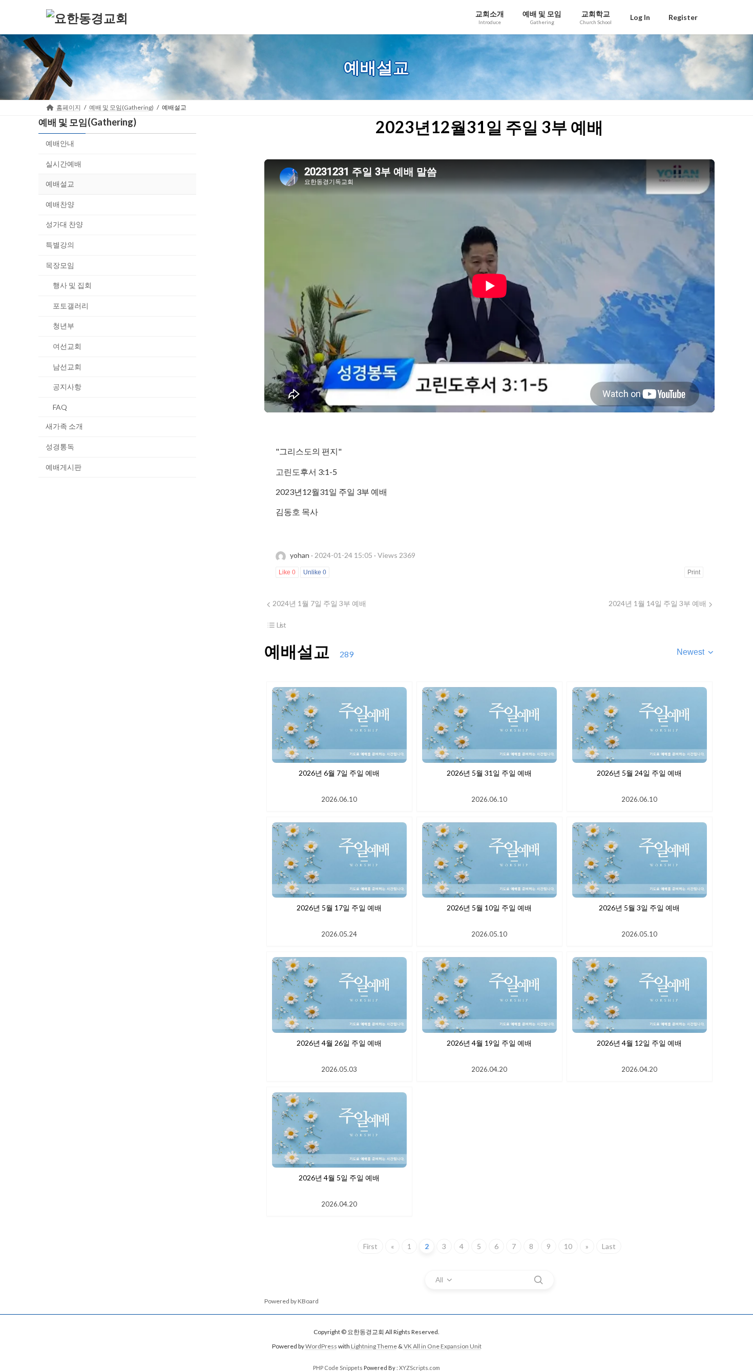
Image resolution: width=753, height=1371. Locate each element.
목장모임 (60, 265)
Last (609, 1246)
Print (693, 572)
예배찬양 (60, 204)
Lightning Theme (374, 1347)
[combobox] (696, 652)
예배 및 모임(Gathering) (87, 122)
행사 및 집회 (72, 285)
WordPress (321, 1347)
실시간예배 (63, 163)
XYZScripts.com (419, 1367)
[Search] (538, 1280)
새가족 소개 (64, 426)
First (370, 1246)
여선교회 (67, 346)
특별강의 (60, 244)
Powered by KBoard (291, 1301)
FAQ (60, 407)
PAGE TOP (726, 1320)
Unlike (314, 572)
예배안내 (60, 143)
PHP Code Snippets (338, 1367)
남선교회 (67, 366)
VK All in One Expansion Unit (443, 1347)
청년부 (63, 326)
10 (568, 1246)
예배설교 (60, 183)
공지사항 (67, 386)
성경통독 (60, 446)
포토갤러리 (71, 305)
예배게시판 (63, 467)
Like (287, 572)
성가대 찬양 (64, 224)
